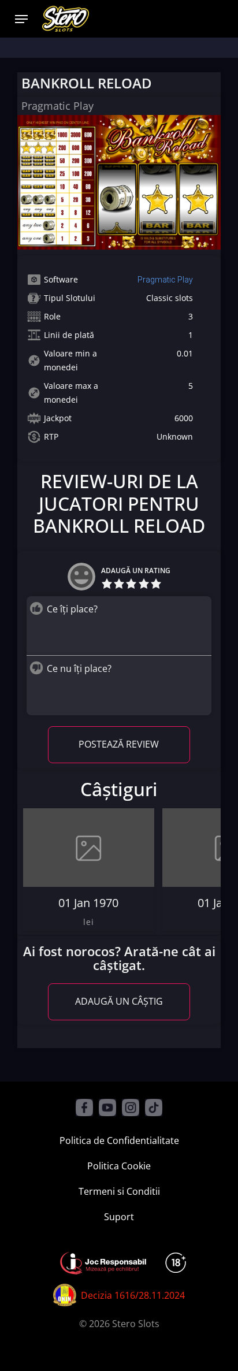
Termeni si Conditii (119, 1191)
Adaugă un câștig (119, 1001)
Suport (119, 1216)
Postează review (119, 744)
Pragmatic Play (165, 279)
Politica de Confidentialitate (119, 1140)
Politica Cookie (119, 1166)
